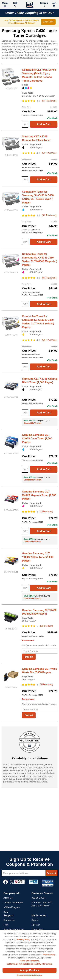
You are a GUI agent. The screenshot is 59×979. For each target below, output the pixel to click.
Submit (29, 656)
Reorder (35, 925)
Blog (5, 912)
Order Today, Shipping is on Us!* (29, 13)
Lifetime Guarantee (13, 902)
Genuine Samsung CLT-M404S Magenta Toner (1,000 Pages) (39, 495)
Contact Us (8, 920)
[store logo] (30, 5)
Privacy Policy (23, 940)
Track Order (37, 929)
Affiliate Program (11, 907)
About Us (8, 897)
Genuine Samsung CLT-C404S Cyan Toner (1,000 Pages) (37, 438)
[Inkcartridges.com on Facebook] (5, 883)
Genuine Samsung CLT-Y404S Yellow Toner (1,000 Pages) (37, 557)
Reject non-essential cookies (29, 975)
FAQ (5, 925)
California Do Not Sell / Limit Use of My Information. (29, 964)
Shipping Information (13, 929)
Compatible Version (32, 423)
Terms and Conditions (29, 961)
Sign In (34, 920)
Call (15, 3)
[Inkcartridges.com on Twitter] (11, 883)
